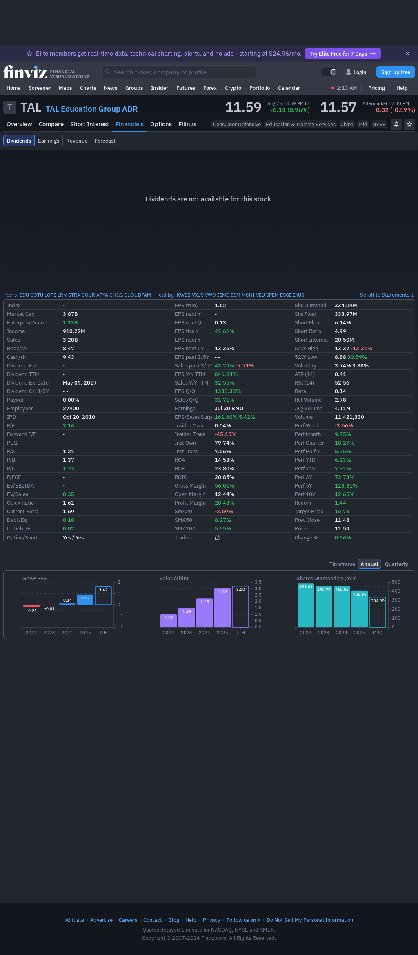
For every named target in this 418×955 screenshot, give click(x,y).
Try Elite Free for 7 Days (338, 53)
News (110, 88)
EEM (235, 295)
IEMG (223, 295)
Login (360, 72)
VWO (210, 295)
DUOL (130, 295)
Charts (88, 88)
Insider (159, 88)
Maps (65, 88)
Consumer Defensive (237, 124)
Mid (362, 124)
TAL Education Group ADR (92, 109)
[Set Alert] (396, 124)
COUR (88, 295)
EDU (24, 295)
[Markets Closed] (333, 88)
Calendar (289, 88)
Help (402, 88)
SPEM (272, 295)
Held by (164, 294)
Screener (40, 88)
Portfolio (259, 88)
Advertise (101, 920)
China (347, 124)
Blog (173, 920)
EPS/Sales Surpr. (195, 417)
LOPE (50, 295)
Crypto (233, 88)
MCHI (248, 295)
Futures (185, 88)
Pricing (376, 88)
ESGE (286, 295)
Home (13, 88)
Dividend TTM (23, 374)
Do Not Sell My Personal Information (310, 920)
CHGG (116, 295)
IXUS (298, 295)
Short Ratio (308, 331)
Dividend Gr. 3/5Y (28, 391)
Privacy (211, 920)
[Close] (407, 53)
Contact (152, 920)
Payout (15, 399)
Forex (210, 88)
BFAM (144, 295)
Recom (303, 502)
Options (161, 124)
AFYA (102, 295)
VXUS (198, 295)
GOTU (36, 295)
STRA (74, 295)
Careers (128, 920)
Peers (10, 294)
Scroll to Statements (384, 294)
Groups (134, 88)
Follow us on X (243, 920)
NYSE (379, 124)
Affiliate (74, 920)
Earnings (185, 408)
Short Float (308, 322)
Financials (130, 124)
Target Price (309, 511)
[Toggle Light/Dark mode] (329, 71)
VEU (260, 295)
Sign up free (395, 72)
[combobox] (178, 71)
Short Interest (89, 124)
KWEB (184, 295)
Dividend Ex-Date (28, 382)
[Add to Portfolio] (409, 124)
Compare (51, 124)
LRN (62, 295)
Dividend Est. (22, 365)
